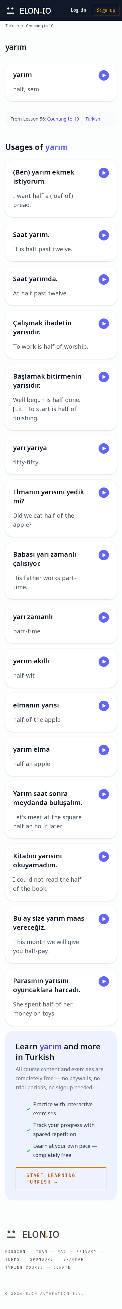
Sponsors (41, 1259)
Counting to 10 (39, 26)
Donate (62, 1267)
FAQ (62, 1251)
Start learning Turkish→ (50, 1179)
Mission (15, 1251)
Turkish (12, 26)
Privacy (86, 1251)
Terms (12, 1259)
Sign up (106, 10)
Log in (78, 10)
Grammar (73, 1259)
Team (41, 1251)
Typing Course (24, 1267)
